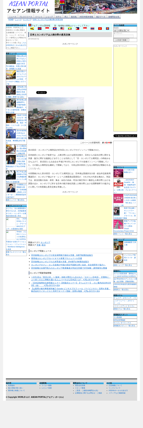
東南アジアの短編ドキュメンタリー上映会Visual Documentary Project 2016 (125, 226)
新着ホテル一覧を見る (122, 309)
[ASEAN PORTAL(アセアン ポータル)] (30, 7)
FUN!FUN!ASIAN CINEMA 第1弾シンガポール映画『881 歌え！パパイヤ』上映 (125, 200)
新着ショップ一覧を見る (123, 265)
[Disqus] (70, 339)
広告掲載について (115, 385)
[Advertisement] (70, 66)
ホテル (58, 16)
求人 (66, 16)
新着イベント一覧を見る (123, 234)
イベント (38, 16)
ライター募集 (47, 385)
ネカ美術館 (118, 317)
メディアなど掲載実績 (117, 393)
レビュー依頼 (47, 388)
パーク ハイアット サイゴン (124, 306)
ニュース (12, 16)
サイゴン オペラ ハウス (122, 323)
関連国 (116, 28)
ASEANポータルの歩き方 (118, 390)
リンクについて (114, 388)
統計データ (100, 16)
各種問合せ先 (113, 16)
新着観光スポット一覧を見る (124, 326)
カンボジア (45, 242)
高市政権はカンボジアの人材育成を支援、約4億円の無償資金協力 (60, 261)
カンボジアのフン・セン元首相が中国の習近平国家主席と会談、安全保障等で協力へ (68, 265)
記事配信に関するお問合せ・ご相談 (88, 393)
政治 (44, 245)
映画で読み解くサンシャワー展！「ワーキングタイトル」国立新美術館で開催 (125, 213)
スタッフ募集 (80, 388)
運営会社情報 (80, 385)
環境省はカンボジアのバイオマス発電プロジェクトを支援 (56, 258)
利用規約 (11, 385)
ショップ (49, 16)
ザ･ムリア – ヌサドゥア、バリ (125, 298)
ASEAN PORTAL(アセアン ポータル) (47, 397)
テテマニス (118, 252)
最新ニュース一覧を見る (15, 200)
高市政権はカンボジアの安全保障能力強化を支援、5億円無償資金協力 (62, 255)
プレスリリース (25, 16)
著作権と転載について (16, 390)
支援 (38, 245)
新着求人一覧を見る (121, 290)
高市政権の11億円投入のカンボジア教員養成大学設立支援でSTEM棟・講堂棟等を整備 (69, 268)
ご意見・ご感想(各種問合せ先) (86, 390)
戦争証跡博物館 (119, 320)
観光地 (74, 16)
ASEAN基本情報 (86, 16)
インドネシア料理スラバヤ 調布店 (130, 257)
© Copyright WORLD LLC (18, 397)
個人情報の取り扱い (15, 388)
